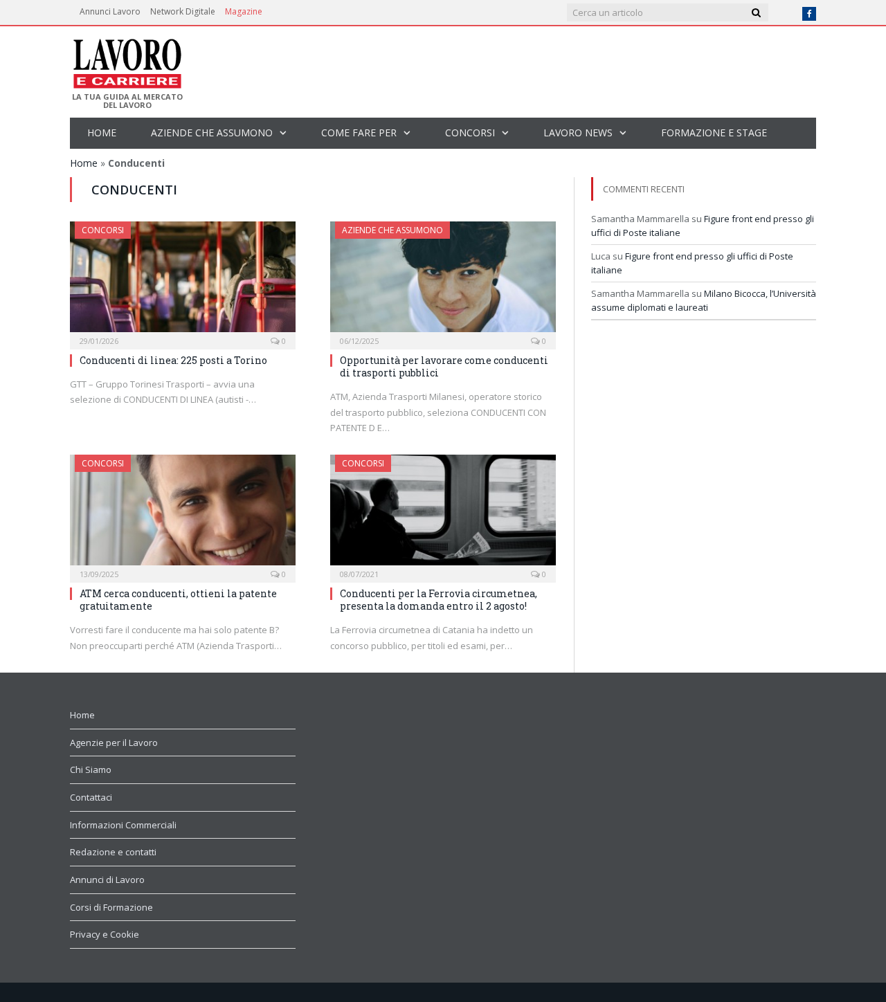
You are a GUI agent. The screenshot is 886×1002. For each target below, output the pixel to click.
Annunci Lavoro (110, 11)
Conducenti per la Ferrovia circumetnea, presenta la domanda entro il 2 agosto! (438, 599)
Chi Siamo (90, 769)
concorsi (470, 132)
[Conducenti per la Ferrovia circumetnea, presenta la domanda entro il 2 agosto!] (443, 514)
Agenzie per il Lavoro (114, 742)
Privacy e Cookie (104, 934)
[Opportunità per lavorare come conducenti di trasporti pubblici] (443, 280)
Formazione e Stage (714, 132)
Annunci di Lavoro (107, 879)
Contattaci (91, 797)
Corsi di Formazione (111, 907)
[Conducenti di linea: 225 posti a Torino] (183, 280)
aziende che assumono (212, 132)
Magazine (243, 11)
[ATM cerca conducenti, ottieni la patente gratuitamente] (183, 514)
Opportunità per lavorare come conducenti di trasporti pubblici (444, 366)
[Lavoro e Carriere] (126, 59)
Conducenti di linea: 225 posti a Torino (173, 360)
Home (101, 132)
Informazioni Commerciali (123, 825)
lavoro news (578, 132)
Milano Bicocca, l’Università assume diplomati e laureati (703, 300)
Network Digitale (182, 11)
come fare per (359, 132)
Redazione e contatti (113, 852)
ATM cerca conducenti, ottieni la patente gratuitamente (178, 599)
